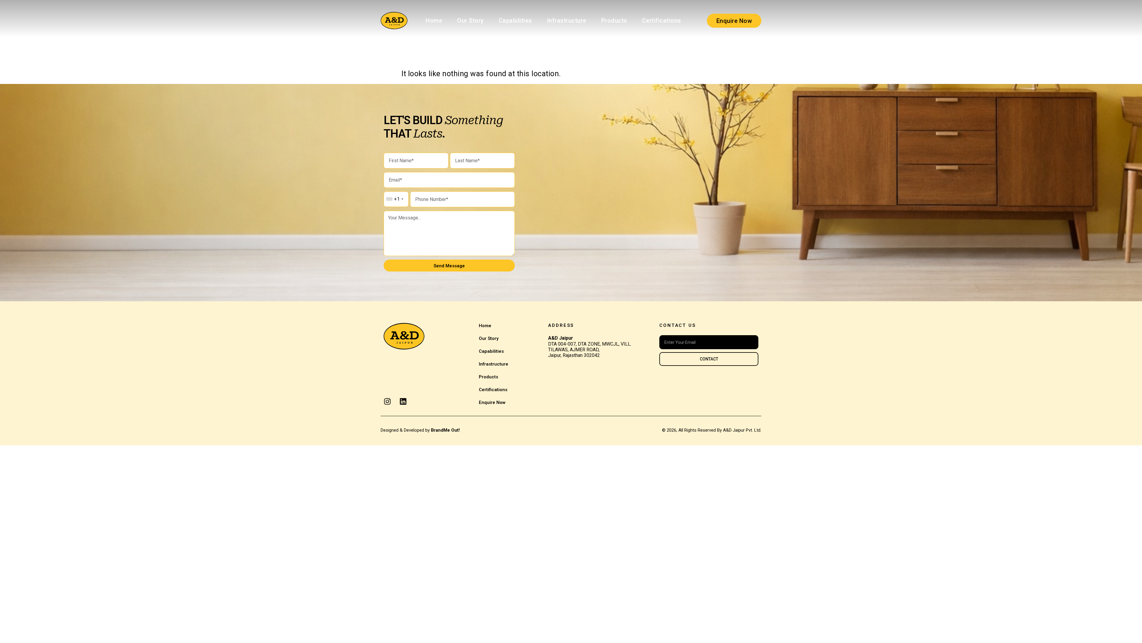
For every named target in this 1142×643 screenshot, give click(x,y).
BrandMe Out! (445, 430)
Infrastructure (566, 20)
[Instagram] (387, 401)
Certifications (661, 20)
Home (434, 20)
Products (614, 20)
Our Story (470, 20)
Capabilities (515, 20)
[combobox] (394, 199)
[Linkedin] (403, 401)
